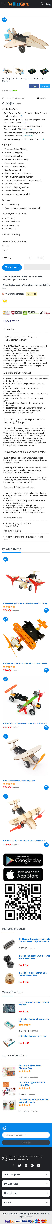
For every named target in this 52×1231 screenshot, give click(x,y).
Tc (22, 116)
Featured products (13, 928)
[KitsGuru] (18, 4)
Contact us (27, 129)
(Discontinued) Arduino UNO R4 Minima (34, 1003)
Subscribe (26, 1142)
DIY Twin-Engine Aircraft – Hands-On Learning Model (24, 840)
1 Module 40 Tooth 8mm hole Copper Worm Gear (33, 974)
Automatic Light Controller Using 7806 (32, 1083)
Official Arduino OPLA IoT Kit (32, 1036)
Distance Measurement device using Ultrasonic (33, 1100)
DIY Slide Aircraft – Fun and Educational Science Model (25, 663)
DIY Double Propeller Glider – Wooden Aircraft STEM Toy (25, 603)
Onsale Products (12, 992)
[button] (37, 267)
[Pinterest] (32, 1166)
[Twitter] (19, 1166)
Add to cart (13, 267)
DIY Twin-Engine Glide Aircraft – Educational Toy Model (25, 723)
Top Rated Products (14, 1055)
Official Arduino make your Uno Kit (34, 1020)
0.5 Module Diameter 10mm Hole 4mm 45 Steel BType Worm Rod (34, 940)
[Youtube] (38, 1166)
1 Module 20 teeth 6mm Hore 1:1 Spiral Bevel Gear (34, 957)
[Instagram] (26, 1166)
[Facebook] (13, 1166)
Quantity (7, 257)
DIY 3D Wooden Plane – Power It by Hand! (19, 781)
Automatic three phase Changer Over (30, 1067)
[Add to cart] (46, 610)
